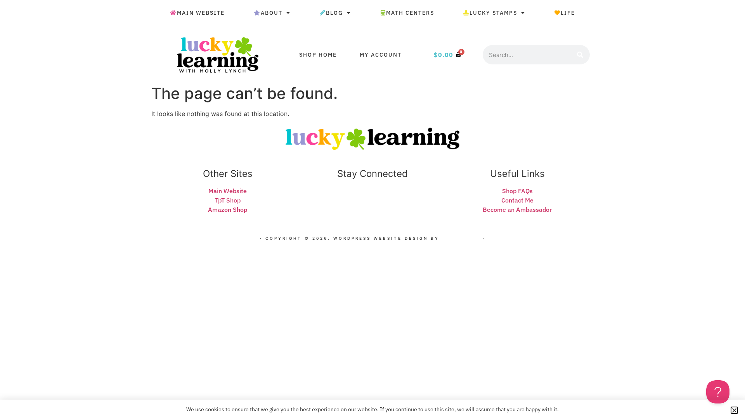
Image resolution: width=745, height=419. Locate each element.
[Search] (580, 54)
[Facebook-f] (372, 200)
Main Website (201, 12)
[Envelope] (359, 200)
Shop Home (318, 54)
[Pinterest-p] (398, 200)
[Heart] (346, 200)
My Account (381, 54)
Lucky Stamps (493, 12)
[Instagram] (385, 200)
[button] (734, 410)
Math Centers (410, 12)
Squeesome (461, 238)
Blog (334, 12)
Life (568, 12)
